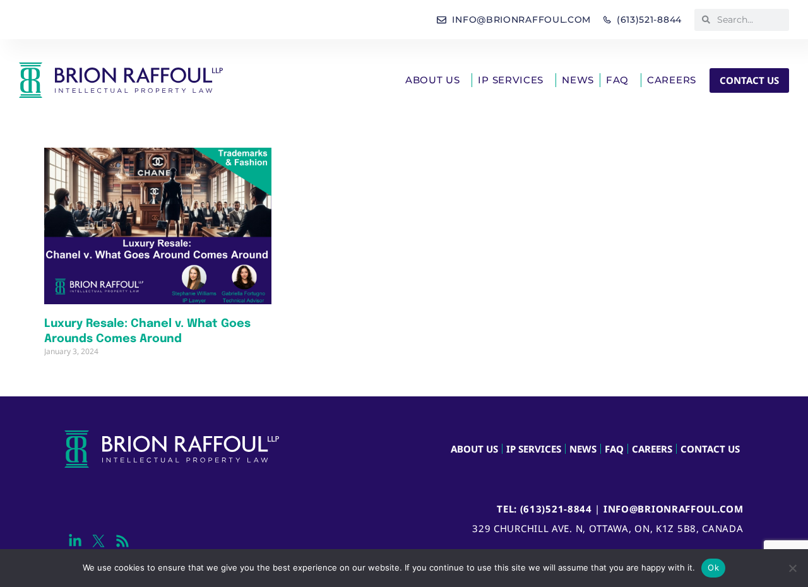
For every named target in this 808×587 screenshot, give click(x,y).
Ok (713, 567)
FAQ (617, 80)
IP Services (511, 80)
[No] (792, 568)
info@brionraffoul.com (673, 508)
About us (432, 80)
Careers (671, 80)
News (578, 80)
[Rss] (122, 541)
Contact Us (710, 448)
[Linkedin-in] (75, 541)
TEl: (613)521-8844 (544, 508)
